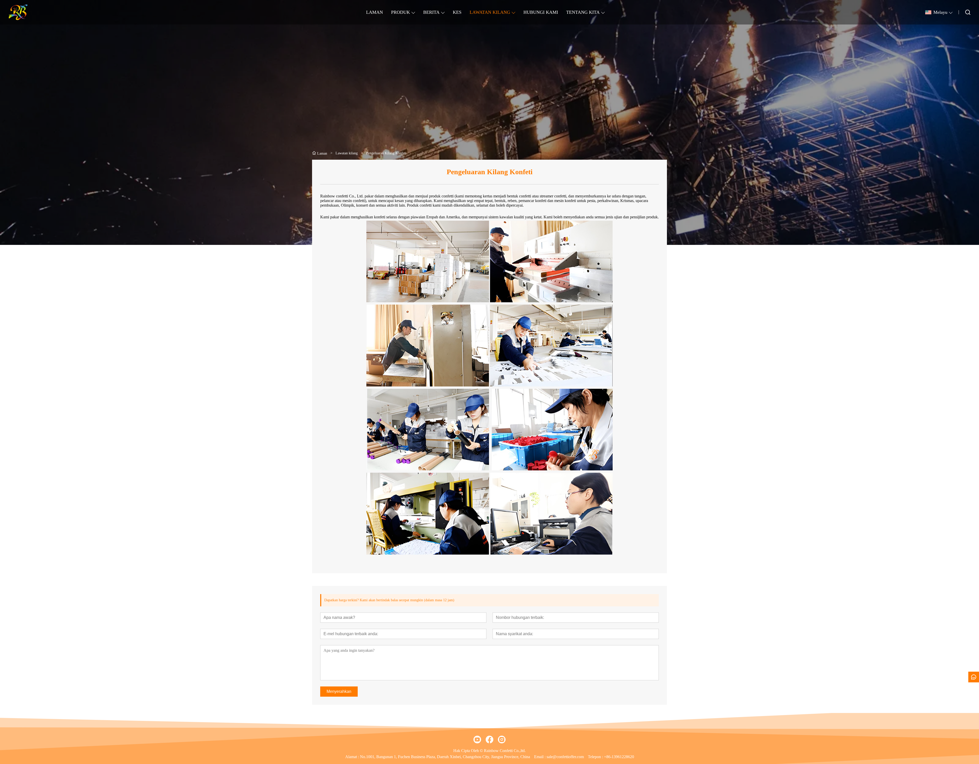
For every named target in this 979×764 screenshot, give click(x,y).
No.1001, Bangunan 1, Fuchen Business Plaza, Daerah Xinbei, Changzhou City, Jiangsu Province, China (445, 757)
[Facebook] (489, 739)
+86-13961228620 (619, 757)
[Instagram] (502, 739)
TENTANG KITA (583, 12)
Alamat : (352, 757)
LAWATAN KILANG (490, 12)
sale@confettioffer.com (565, 757)
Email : (540, 757)
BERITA (431, 12)
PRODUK (400, 12)
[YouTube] (477, 739)
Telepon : (596, 757)
